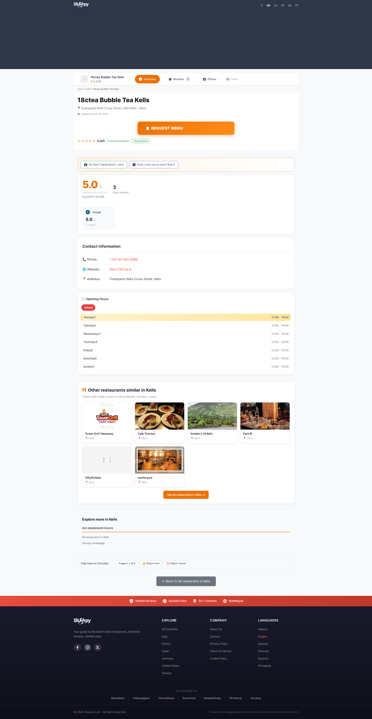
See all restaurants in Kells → (186, 494)
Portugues (264, 665)
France (166, 643)
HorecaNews (166, 698)
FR (282, 5)
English (262, 636)
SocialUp (256, 698)
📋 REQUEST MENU (164, 128)
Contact (215, 636)
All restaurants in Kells (95, 537)
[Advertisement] (186, 38)
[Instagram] (87, 647)
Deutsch (263, 658)
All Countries (170, 629)
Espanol (263, 643)
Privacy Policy (219, 643)
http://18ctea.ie (120, 269)
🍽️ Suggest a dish (125, 563)
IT (262, 5)
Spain (165, 651)
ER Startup (235, 698)
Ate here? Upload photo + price (106, 164)
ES (275, 5)
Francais (263, 651)
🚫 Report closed (176, 563)
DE (289, 5)
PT (296, 5)
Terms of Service (220, 651)
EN (268, 5)
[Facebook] (77, 647)
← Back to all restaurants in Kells (186, 581)
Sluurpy (167, 673)
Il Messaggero (141, 698)
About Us (216, 629)
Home (81, 88)
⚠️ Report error (150, 563)
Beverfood (189, 698)
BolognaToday (212, 698)
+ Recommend (140, 141)
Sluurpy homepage (93, 543)
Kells (88, 88)
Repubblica (117, 698)
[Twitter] (98, 647)
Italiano (262, 629)
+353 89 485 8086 (123, 259)
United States (170, 665)
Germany (167, 658)
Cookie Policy (218, 658)
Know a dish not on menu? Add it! (156, 164)
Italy (164, 636)
